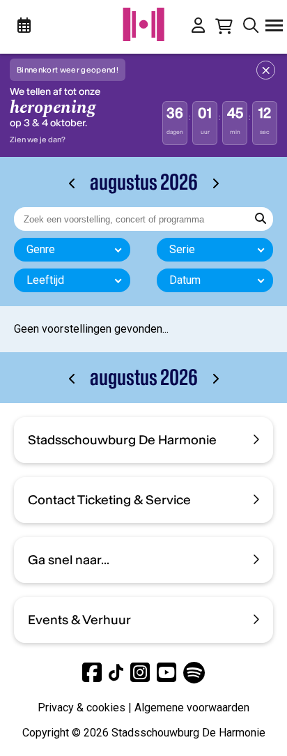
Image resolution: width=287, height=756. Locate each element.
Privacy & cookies (81, 707)
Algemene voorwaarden (191, 707)
